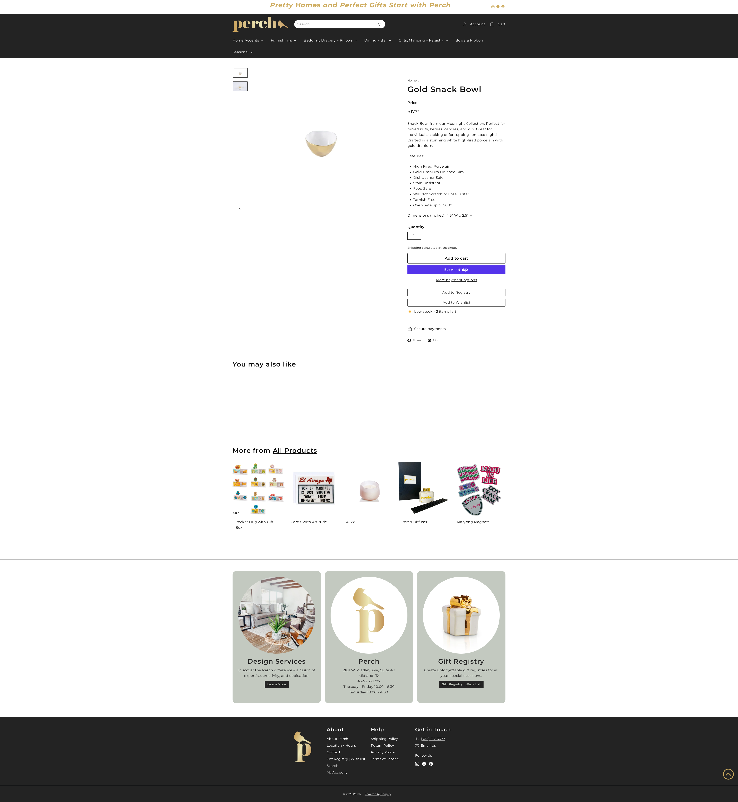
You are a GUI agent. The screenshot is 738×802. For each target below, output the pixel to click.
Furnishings (282, 40)
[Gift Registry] (461, 615)
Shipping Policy (384, 739)
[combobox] (339, 24)
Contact (333, 752)
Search (332, 766)
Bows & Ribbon (469, 40)
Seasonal (241, 52)
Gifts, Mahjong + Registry (422, 40)
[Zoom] (323, 139)
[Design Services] (276, 615)
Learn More (276, 684)
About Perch (337, 739)
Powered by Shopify (378, 793)
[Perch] (369, 615)
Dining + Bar (376, 40)
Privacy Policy (383, 752)
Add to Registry (456, 292)
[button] (728, 774)
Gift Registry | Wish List (461, 684)
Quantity (416, 227)
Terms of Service (385, 759)
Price (412, 103)
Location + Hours (341, 745)
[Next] (240, 207)
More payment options (456, 280)
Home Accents (246, 40)
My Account (337, 772)
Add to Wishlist (456, 302)
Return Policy (382, 745)
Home (412, 80)
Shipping (414, 247)
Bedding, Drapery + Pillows (329, 40)
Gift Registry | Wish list (346, 759)
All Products (295, 450)
